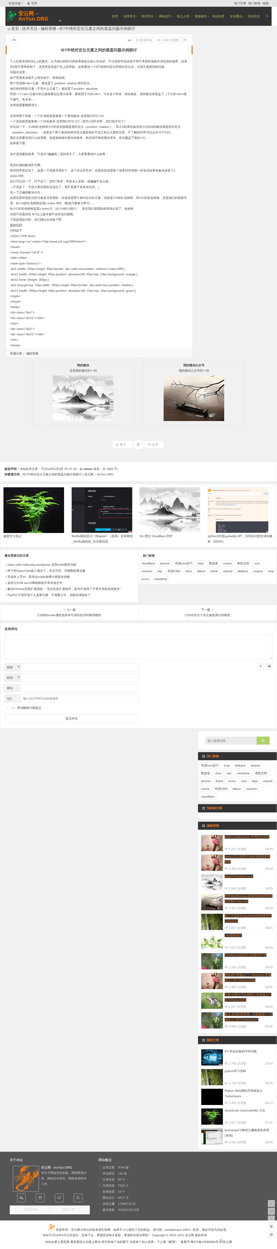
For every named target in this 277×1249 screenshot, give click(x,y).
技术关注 (147, 16)
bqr (160, 571)
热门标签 (254, 3)
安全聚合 (236, 16)
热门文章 (240, 3)
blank (214, 571)
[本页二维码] (271, 1234)
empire (258, 571)
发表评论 (145, 40)
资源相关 (201, 16)
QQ (9, 698)
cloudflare (148, 563)
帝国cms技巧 (184, 563)
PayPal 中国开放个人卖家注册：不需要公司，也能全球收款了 (49, 595)
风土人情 (183, 16)
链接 (266, 3)
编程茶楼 (48, 28)
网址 (10, 688)
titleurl (201, 571)
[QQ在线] (40, 1198)
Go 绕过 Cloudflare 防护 (156, 536)
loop (271, 571)
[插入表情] (260, 666)
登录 (34, 3)
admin (88, 469)
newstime (160, 579)
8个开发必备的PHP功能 (241, 1051)
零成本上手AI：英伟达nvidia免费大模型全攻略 (39, 576)
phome (165, 563)
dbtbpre (243, 571)
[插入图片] (269, 666)
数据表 (213, 563)
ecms (145, 579)
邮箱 (13, 677)
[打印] (129, 40)
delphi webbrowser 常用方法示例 (247, 837)
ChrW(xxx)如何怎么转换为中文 (245, 955)
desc (188, 571)
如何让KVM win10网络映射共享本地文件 (35, 583)
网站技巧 (165, 16)
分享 (155, 444)
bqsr (201, 563)
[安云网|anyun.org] (225, 1242)
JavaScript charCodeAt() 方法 (245, 1110)
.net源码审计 (233, 935)
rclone (227, 563)
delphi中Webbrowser (239, 876)
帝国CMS (173, 571)
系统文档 (243, 563)
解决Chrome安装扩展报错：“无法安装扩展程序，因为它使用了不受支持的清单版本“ (64, 589)
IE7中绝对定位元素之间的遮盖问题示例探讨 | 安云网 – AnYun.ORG (68, 474)
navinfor (147, 571)
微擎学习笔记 (12, 536)
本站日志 (254, 16)
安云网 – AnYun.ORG (33, 16)
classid (227, 571)
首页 (115, 16)
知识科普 (218, 16)
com (257, 563)
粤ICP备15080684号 (205, 1242)
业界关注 (130, 16)
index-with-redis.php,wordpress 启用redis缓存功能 (42, 564)
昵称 (13, 667)
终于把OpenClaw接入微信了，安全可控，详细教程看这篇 (46, 570)
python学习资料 (235, 1071)
